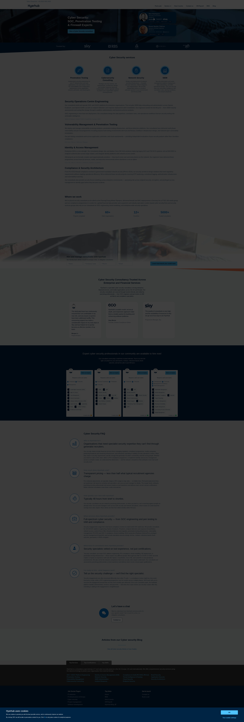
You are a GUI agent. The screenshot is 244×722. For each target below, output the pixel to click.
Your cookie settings (229, 717)
